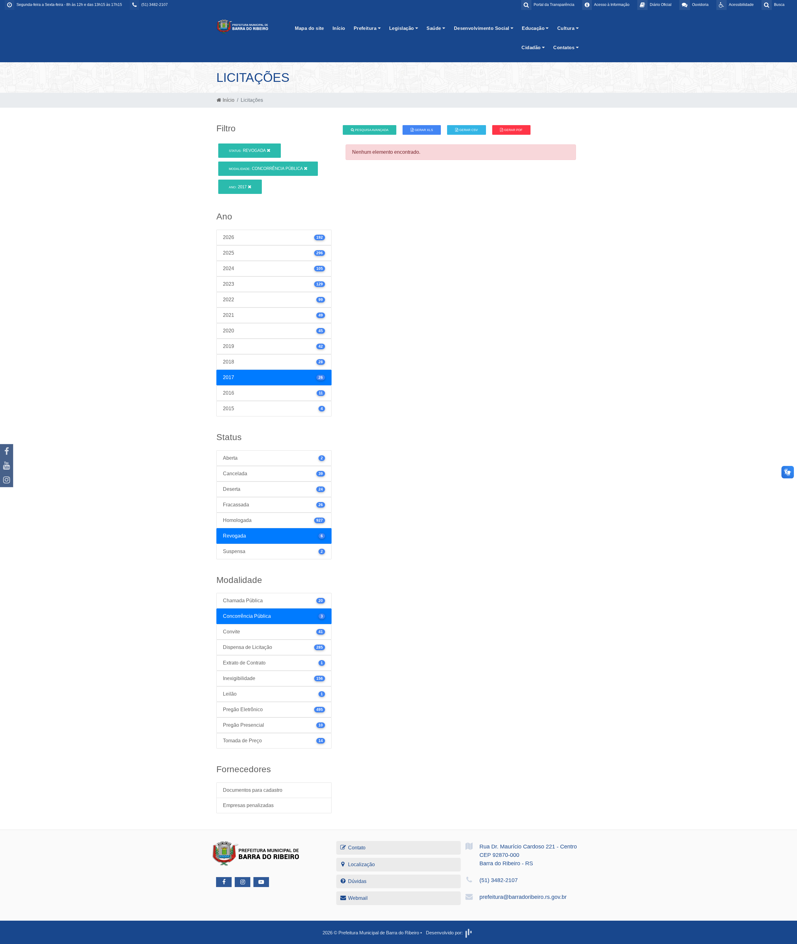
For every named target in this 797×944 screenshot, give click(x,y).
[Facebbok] (224, 882)
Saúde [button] (434, 28)
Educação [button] (534, 28)
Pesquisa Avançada (371, 130)
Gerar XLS (423, 130)
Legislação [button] (402, 28)
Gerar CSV (468, 130)
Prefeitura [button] (366, 28)
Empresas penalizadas (248, 805)
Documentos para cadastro (252, 790)
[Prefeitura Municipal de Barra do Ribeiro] (242, 26)
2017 (238, 187)
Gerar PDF (512, 130)
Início (338, 28)
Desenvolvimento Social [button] (482, 28)
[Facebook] (6, 451)
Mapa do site (309, 28)
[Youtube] (6, 465)
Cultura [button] (566, 28)
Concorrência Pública (266, 168)
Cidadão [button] (531, 47)
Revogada (248, 150)
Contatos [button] (564, 47)
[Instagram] (6, 480)
